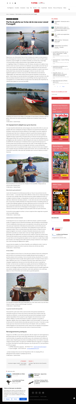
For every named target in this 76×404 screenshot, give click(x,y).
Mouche (35, 7)
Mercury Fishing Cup (57, 7)
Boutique (37, 11)
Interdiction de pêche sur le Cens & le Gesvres (60, 67)
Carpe (27, 7)
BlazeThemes (45, 399)
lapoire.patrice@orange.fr (40, 347)
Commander (64, 212)
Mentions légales (43, 396)
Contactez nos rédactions (34, 396)
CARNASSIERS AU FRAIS (18, 374)
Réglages (8, 399)
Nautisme (50, 7)
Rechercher (55, 217)
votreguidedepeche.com (33, 348)
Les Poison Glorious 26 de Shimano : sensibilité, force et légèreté (41, 382)
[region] (15, 394)
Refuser (15, 399)
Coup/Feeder (44, 7)
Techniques (15, 19)
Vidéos (64, 7)
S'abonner (64, 137)
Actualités (17, 7)
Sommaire (57, 137)
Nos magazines (10, 7)
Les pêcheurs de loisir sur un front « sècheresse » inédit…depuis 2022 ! (60, 53)
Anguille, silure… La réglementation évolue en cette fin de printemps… (60, 74)
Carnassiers (22, 7)
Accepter (23, 399)
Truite (39, 7)
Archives (60, 139)
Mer (31, 7)
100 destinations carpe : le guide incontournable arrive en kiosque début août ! (62, 29)
